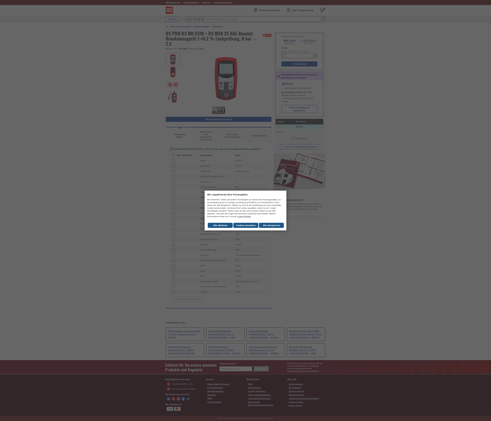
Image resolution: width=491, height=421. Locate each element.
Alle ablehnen (220, 225)
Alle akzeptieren (271, 225)
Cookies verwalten (245, 225)
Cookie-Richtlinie (244, 216)
